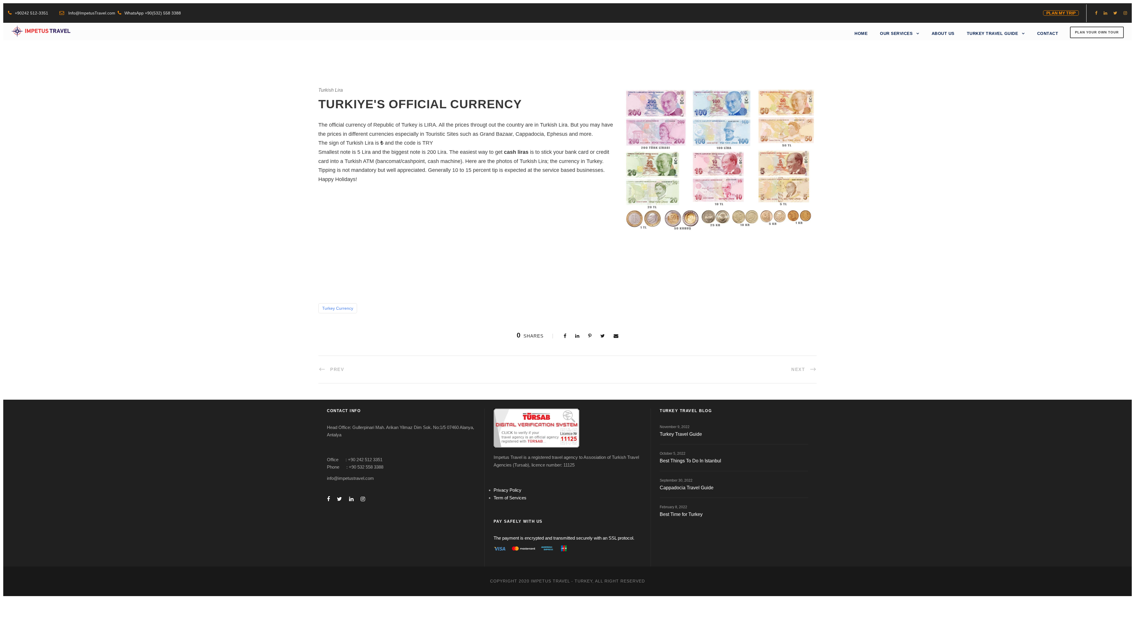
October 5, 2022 (672, 453)
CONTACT (1047, 33)
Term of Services (510, 497)
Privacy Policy (507, 490)
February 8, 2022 (673, 507)
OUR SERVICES (896, 33)
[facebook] (1096, 13)
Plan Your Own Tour (1097, 32)
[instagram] (1125, 13)
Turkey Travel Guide (681, 434)
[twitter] (1115, 13)
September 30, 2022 (676, 480)
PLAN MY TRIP (1061, 13)
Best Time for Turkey (681, 514)
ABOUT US (943, 33)
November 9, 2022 (675, 427)
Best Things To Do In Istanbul (690, 460)
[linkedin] (1105, 13)
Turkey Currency (337, 308)
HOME (861, 33)
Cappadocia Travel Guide (687, 487)
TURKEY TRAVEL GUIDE (992, 33)
